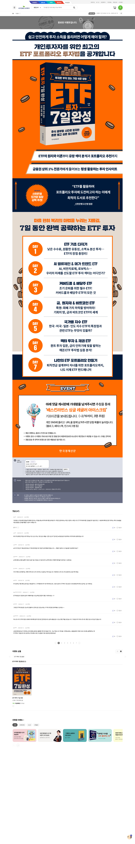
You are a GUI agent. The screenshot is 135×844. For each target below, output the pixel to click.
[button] (18, 745)
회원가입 (93, 2)
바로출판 (67, 2)
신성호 (14, 700)
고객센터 (121, 2)
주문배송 (109, 2)
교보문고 (34, 2)
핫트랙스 (59, 2)
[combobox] (37, 8)
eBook (43, 2)
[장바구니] (114, 7)
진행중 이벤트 (17, 720)
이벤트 (17, 13)
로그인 (97, 2)
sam (51, 2)
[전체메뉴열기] (14, 8)
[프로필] (120, 7)
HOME (13, 13)
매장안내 (115, 2)
